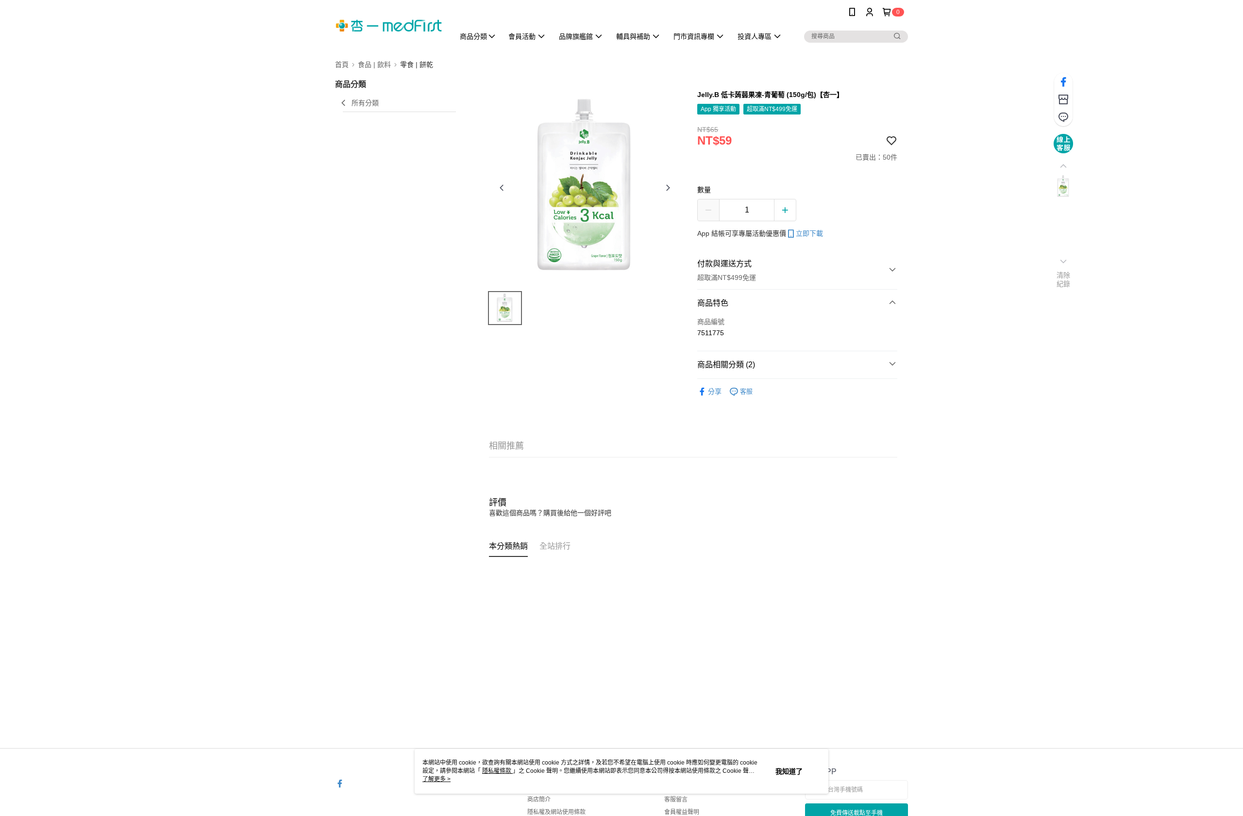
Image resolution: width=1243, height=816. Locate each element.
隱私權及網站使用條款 (556, 812)
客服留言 (676, 799)
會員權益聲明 (681, 812)
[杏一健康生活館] (389, 25)
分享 (715, 391)
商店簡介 (539, 799)
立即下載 (809, 233)
